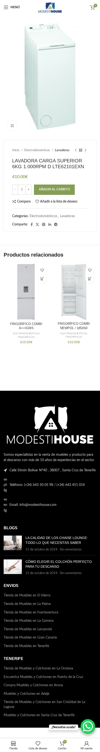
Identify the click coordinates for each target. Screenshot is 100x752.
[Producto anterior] (75, 150)
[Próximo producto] (85, 150)
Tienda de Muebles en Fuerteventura (31, 612)
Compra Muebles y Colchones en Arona (33, 685)
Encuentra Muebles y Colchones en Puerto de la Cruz (43, 677)
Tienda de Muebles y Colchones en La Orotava (38, 668)
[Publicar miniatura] (13, 544)
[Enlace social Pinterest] (44, 224)
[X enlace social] (37, 224)
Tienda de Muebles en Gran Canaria (30, 637)
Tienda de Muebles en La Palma (27, 604)
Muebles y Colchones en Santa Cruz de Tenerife (39, 715)
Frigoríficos (26, 337)
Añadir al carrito (54, 189)
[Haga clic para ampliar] (12, 126)
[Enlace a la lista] (50, 485)
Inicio (16, 150)
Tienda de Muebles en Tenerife (26, 646)
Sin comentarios (71, 549)
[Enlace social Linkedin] (50, 224)
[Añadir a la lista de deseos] (42, 270)
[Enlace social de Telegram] (56, 224)
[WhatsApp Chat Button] (88, 726)
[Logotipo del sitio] (50, 7)
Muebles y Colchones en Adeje (26, 694)
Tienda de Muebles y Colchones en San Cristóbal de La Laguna (44, 704)
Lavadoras (62, 150)
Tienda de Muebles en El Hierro (27, 595)
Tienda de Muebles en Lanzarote (28, 629)
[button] (42, 279)
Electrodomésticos (37, 150)
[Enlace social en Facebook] (31, 224)
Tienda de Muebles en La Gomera (29, 620)
